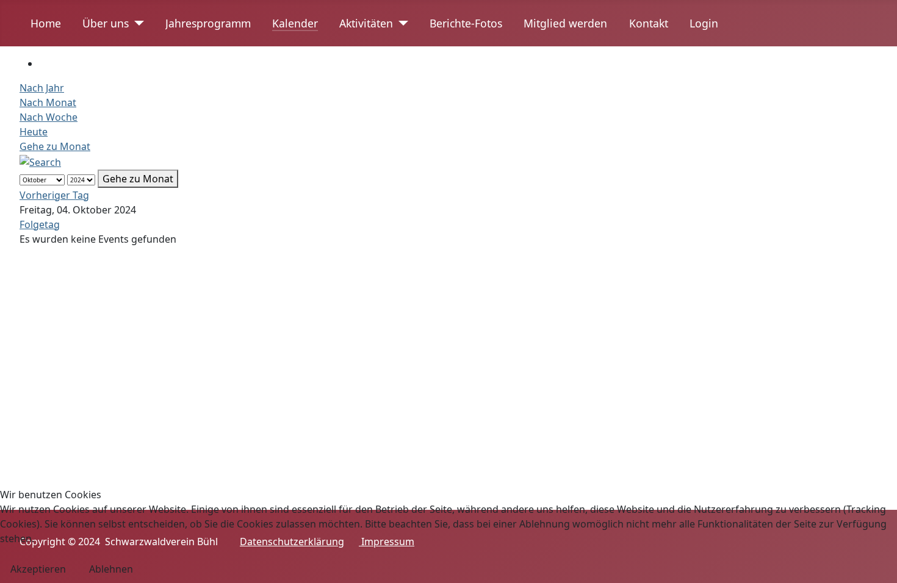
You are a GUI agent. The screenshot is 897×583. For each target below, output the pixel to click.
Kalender (295, 23)
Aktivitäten (366, 23)
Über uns (105, 23)
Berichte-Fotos (466, 23)
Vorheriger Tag (54, 195)
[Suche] (40, 161)
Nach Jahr (42, 88)
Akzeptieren (38, 569)
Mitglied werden (565, 23)
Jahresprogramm (208, 23)
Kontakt (648, 23)
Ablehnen (111, 569)
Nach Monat (48, 102)
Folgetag (40, 224)
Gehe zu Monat (55, 146)
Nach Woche (48, 117)
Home (46, 23)
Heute (34, 131)
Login (704, 23)
